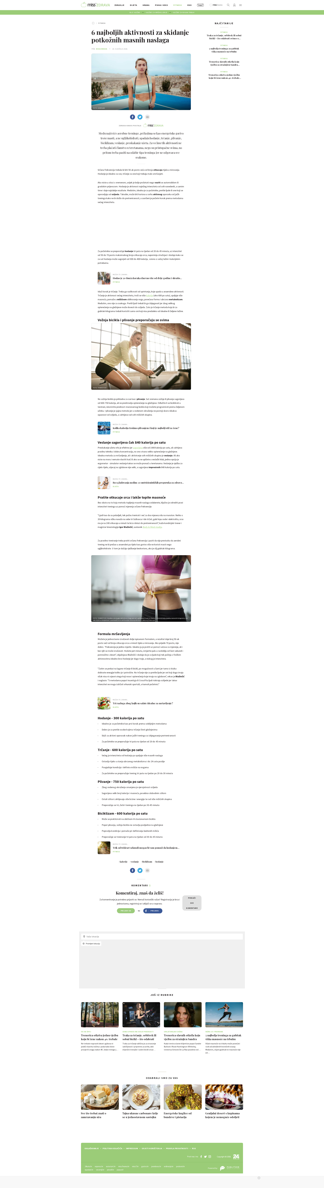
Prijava (155, 911)
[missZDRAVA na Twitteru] (205, 1156)
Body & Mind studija (152, 527)
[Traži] (228, 5)
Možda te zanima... (121, 274)
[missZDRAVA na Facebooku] (201, 1156)
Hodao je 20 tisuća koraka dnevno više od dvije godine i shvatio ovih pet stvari (146, 278)
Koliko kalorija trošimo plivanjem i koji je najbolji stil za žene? (146, 428)
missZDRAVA (101, 49)
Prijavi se (126, 911)
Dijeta (116, 486)
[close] (259, 1178)
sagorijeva (138, 447)
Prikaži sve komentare (192, 903)
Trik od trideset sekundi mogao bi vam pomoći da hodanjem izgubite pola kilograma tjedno (145, 847)
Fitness (102, 23)
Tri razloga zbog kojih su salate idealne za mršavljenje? (143, 703)
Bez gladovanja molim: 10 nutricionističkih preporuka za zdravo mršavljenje (147, 482)
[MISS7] (200, 5)
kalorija (149, 295)
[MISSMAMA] (216, 5)
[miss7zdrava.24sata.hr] (95, 5)
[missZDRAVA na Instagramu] (209, 1156)
